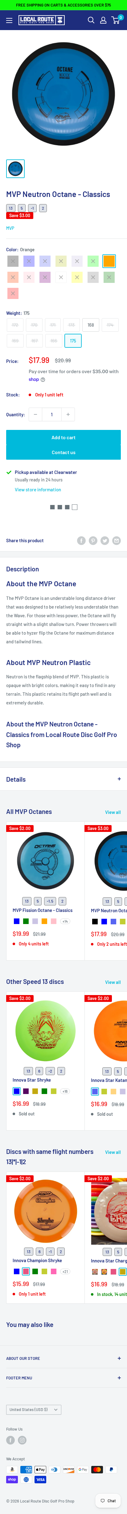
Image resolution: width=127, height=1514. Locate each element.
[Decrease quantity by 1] (35, 414)
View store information (38, 489)
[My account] (103, 20)
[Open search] (91, 20)
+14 (65, 921)
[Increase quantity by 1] (68, 414)
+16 (65, 1091)
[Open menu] (9, 20)
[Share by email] (116, 540)
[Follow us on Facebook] (10, 1440)
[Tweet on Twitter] (104, 540)
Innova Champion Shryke (37, 1260)
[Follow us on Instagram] (22, 1440)
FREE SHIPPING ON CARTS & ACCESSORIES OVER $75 (63, 4)
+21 (65, 1271)
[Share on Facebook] (81, 540)
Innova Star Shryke (32, 1080)
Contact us (64, 452)
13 (11, 208)
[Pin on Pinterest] (93, 540)
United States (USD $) (28, 1409)
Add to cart (63, 437)
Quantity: (15, 414)
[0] (116, 20)
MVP (10, 228)
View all (113, 812)
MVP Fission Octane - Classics (42, 910)
